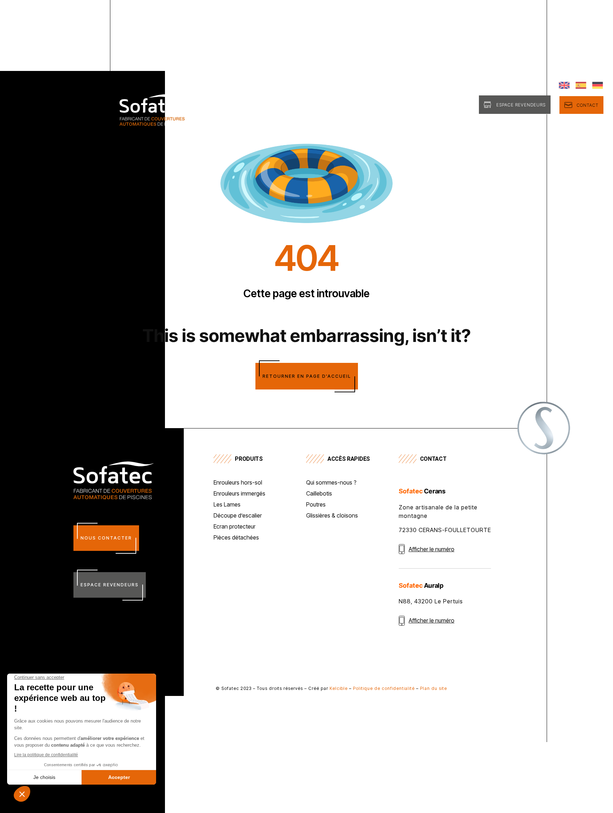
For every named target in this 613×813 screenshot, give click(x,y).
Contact (587, 105)
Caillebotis (319, 494)
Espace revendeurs (521, 104)
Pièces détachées (236, 538)
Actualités (455, 105)
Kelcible (339, 688)
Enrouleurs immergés (239, 494)
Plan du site (433, 688)
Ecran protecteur (234, 527)
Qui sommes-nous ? (312, 105)
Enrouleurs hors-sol (238, 483)
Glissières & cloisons (332, 516)
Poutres (316, 505)
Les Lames (227, 505)
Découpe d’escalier (238, 516)
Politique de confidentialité (384, 688)
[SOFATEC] (153, 123)
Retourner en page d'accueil (307, 376)
